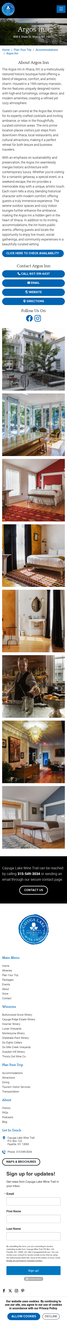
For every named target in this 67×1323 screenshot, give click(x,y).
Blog (4, 1122)
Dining (5, 1082)
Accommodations (12, 1073)
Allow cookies (23, 1316)
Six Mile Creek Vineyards (16, 1047)
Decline (51, 1316)
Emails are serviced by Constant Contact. (24, 1260)
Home (5, 966)
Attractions (8, 1077)
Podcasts (7, 1117)
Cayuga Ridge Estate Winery (18, 1019)
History (6, 1108)
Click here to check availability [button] (33, 253)
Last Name (13, 1228)
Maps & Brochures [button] (21, 1161)
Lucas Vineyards (11, 1028)
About (5, 989)
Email (10, 1193)
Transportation (10, 1091)
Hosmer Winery (11, 1024)
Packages (8, 979)
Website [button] (35, 292)
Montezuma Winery (13, 1033)
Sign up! (33, 1270)
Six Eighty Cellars (12, 1042)
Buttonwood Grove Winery (17, 1014)
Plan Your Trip (10, 975)
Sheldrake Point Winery (15, 1038)
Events (6, 984)
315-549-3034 (29, 874)
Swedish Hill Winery (13, 1051)
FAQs (5, 1112)
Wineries (7, 970)
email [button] (35, 283)
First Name (13, 1211)
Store (5, 993)
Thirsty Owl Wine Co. (14, 1056)
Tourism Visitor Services (16, 1087)
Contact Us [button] (33, 890)
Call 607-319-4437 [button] (35, 273)
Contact (6, 998)
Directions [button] (35, 301)
